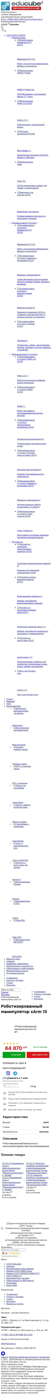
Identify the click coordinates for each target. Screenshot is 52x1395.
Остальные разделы (15, 973)
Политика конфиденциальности (23, 1357)
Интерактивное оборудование (20, 1269)
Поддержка (11, 1283)
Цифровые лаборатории (17, 964)
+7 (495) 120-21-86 (9, 1335)
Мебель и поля (13, 959)
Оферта (4, 1357)
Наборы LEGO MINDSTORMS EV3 (22, 1273)
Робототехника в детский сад (19, 966)
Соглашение (44, 1357)
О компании (12, 978)
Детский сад (17, 542)
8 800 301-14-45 (25, 1335)
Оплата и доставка (14, 980)
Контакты (10, 985)
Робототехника (18, 38)
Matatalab (10, 701)
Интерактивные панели (17, 971)
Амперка (10, 961)
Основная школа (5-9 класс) (24, 223)
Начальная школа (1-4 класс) (24, 354)
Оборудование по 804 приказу (20, 968)
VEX (8, 704)
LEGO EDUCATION (15, 35)
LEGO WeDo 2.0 (13, 1276)
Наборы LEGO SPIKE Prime (19, 1271)
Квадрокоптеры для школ (17, 1278)
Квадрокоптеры (13, 706)
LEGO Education (13, 1264)
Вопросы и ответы (14, 1304)
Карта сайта (11, 1285)
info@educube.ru (8, 1343)
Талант (9, 699)
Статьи (9, 983)
